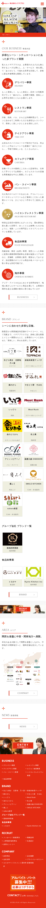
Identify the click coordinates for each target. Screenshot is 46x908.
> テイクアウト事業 (9, 769)
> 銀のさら (6, 794)
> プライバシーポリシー (35, 859)
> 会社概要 (30, 856)
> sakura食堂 (7, 811)
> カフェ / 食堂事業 (33, 769)
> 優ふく (5, 808)
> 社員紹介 (30, 841)
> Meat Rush (31, 797)
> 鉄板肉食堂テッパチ (34, 790)
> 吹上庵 (29, 801)
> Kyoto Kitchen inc (33, 826)
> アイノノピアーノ (9, 804)
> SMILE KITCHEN (33, 808)
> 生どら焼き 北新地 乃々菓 (13, 790)
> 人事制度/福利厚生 (9, 841)
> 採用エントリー (8, 844)
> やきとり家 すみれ (34, 794)
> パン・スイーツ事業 (10, 772)
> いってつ (6, 797)
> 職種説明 (30, 837)
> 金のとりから (7, 801)
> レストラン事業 (32, 765)
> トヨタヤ (6, 826)
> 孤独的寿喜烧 (7, 818)
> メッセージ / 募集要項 (11, 837)
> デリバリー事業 (8, 765)
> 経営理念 (6, 856)
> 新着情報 (30, 863)
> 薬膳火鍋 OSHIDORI (34, 804)
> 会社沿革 (6, 859)
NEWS (6, 35)
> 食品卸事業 (7, 779)
